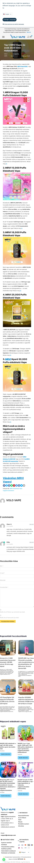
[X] (6, 485)
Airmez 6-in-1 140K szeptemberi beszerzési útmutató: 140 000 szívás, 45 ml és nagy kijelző (7, 662)
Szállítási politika (6, 849)
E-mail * (2, 573)
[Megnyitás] (3, 37)
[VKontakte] (19, 485)
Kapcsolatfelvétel (23, 815)
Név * (1, 566)
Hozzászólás (4, 587)
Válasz (32, 524)
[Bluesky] (21, 485)
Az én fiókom (22, 817)
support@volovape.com (8, 835)
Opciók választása (5, 754)
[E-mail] (24, 485)
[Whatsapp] (3, 859)
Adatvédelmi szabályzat (8, 851)
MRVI (8, 359)
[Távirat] (16, 485)
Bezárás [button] (29, 32)
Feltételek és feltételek (8, 853)
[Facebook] (4, 485)
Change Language (9, 19)
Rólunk (20, 822)
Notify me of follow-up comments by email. (12, 612)
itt (6, 164)
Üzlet (19, 819)
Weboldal (2, 580)
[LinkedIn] (9, 485)
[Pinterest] (14, 485)
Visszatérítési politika (7, 847)
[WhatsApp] (11, 485)
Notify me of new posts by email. (9, 617)
